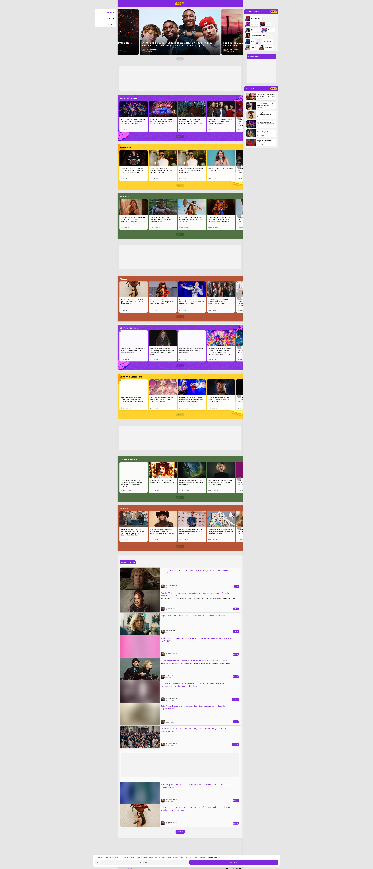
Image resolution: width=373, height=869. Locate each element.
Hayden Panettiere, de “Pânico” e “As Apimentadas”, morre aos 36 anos (193, 615)
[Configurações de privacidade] (97, 862)
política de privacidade (214, 857)
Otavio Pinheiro (172, 585)
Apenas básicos (144, 862)
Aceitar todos (233, 862)
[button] (121, 33)
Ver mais (180, 832)
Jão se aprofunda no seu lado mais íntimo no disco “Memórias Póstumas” (194, 661)
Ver (273, 11)
